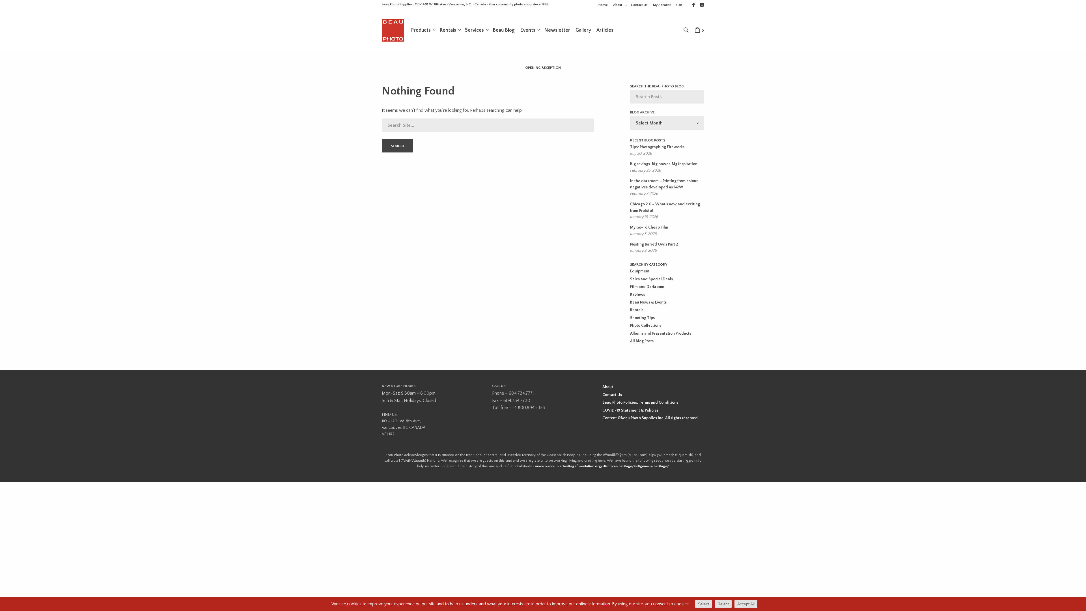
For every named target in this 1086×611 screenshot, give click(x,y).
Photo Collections (645, 325)
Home (603, 5)
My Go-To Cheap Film (649, 227)
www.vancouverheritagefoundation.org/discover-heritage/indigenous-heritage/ (602, 466)
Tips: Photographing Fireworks (657, 147)
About (617, 5)
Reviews (637, 294)
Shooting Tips (642, 318)
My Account (662, 5)
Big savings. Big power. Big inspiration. (664, 164)
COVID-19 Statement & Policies (630, 410)
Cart (679, 5)
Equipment (640, 271)
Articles (604, 30)
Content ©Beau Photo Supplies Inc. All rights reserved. (650, 418)
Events (527, 30)
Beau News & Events (648, 302)
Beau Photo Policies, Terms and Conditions (640, 402)
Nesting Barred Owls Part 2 (654, 244)
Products (421, 30)
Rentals (447, 30)
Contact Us (639, 5)
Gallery (583, 30)
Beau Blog (504, 30)
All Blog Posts (642, 341)
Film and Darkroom (647, 287)
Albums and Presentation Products (660, 333)
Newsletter (557, 30)
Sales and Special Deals (651, 279)
